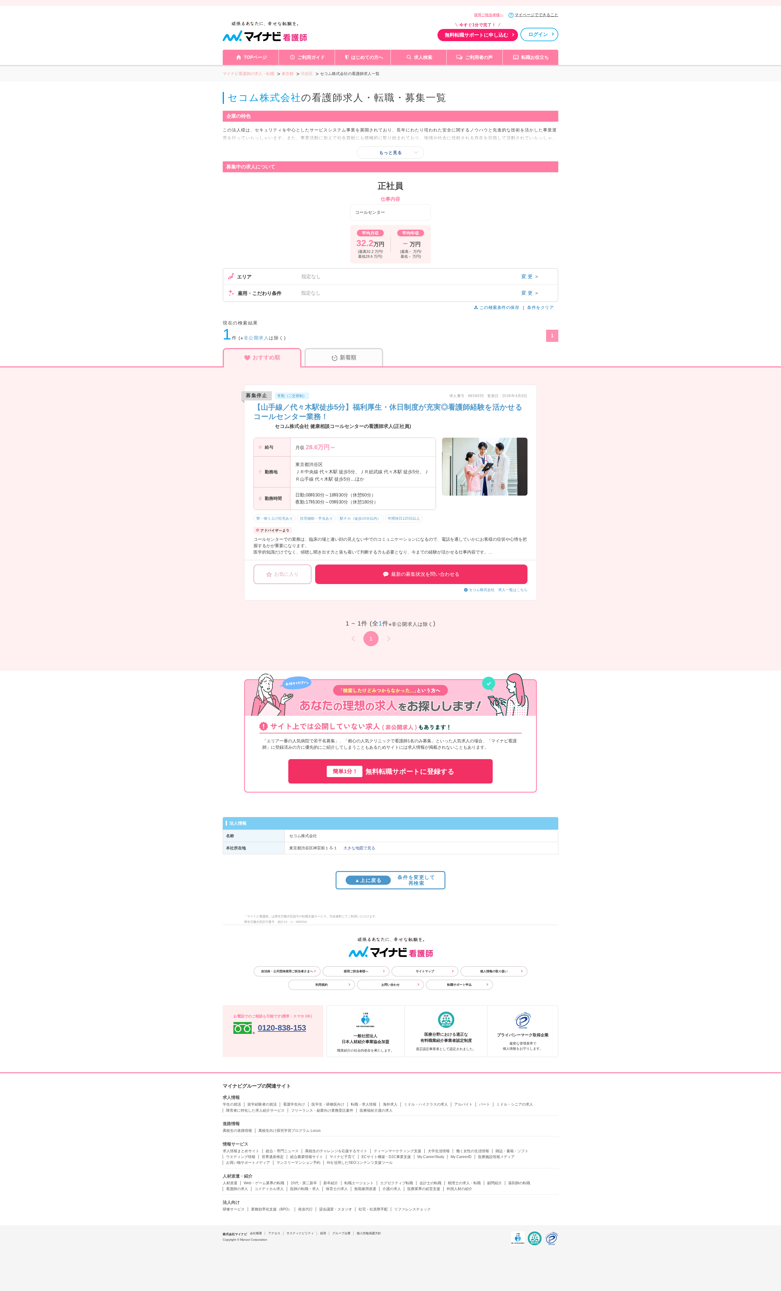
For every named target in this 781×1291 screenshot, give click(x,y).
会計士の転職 (430, 1183)
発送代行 (305, 1209)
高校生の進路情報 (237, 1130)
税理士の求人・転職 (464, 1183)
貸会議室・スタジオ (335, 1209)
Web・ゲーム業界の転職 (264, 1183)
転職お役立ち (535, 57)
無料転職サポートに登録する (394, 771)
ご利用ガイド (311, 57)
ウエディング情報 (240, 1157)
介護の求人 (392, 1189)
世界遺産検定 (273, 1157)
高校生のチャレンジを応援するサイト (336, 1151)
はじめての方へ (367, 57)
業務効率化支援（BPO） (271, 1209)
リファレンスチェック (412, 1209)
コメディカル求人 (269, 1189)
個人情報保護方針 (369, 1233)
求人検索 (423, 57)
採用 (323, 1233)
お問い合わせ (390, 984)
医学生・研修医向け (327, 1104)
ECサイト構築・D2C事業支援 (386, 1157)
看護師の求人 (237, 1189)
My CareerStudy (430, 1157)
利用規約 (321, 984)
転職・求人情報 (363, 1104)
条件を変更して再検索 (395, 880)
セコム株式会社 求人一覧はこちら (498, 590)
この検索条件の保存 (499, 307)
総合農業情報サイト (306, 1157)
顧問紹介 (494, 1183)
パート (484, 1104)
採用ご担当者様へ (488, 15)
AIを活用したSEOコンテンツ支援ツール (360, 1162)
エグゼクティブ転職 (396, 1183)
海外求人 (390, 1104)
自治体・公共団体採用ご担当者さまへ (287, 971)
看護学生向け (294, 1104)
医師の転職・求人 (304, 1189)
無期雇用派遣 (365, 1189)
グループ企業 (341, 1233)
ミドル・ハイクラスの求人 (426, 1104)
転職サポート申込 (459, 984)
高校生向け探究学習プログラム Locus (289, 1130)
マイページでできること (536, 15)
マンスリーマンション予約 (298, 1162)
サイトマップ (425, 971)
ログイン (538, 34)
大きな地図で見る (359, 848)
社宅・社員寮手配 (373, 1209)
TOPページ (255, 57)
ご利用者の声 (479, 57)
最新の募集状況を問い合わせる (425, 574)
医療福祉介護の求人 (376, 1110)
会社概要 (256, 1233)
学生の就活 (232, 1104)
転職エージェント (359, 1183)
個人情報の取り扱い (494, 971)
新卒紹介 (330, 1183)
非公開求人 (256, 337)
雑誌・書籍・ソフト (511, 1151)
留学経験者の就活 (262, 1104)
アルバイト (463, 1104)
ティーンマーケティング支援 (397, 1151)
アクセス (274, 1233)
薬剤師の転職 (519, 1183)
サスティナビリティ (300, 1233)
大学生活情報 (439, 1151)
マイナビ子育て (342, 1157)
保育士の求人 (337, 1189)
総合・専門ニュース (282, 1151)
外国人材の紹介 (459, 1189)
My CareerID (461, 1157)
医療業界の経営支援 (423, 1189)
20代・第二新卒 (304, 1183)
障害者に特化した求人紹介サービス (255, 1110)
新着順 (348, 357)
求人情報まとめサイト (241, 1151)
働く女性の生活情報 (472, 1151)
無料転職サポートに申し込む (476, 35)
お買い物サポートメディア (248, 1162)
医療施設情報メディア (496, 1157)
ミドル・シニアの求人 (514, 1104)
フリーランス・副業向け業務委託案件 (322, 1110)
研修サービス (234, 1209)
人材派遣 (230, 1183)
